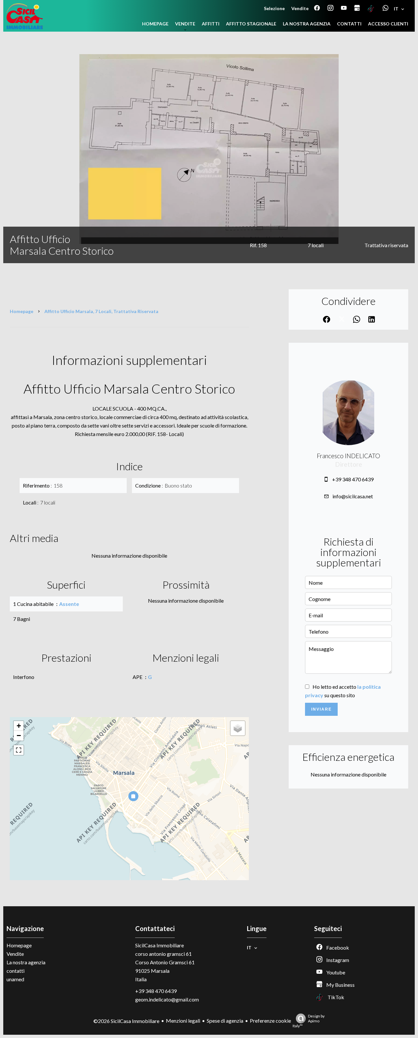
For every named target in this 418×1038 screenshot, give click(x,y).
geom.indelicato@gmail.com (167, 999)
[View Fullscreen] (19, 750)
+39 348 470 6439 (353, 479)
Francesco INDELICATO (348, 455)
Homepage (21, 311)
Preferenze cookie (270, 1020)
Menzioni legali (183, 1020)
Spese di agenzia (225, 1020)
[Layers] (238, 728)
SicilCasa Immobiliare (159, 945)
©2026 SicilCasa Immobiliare (126, 1021)
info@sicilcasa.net (352, 496)
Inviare (321, 709)
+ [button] (19, 726)
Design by (309, 1021)
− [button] (19, 735)
